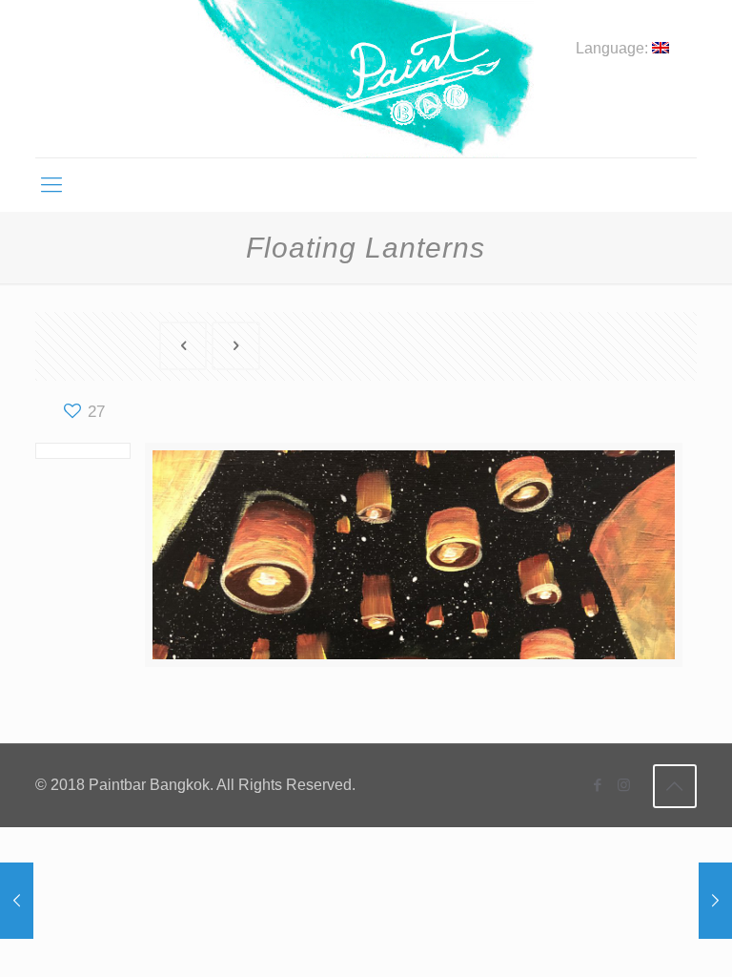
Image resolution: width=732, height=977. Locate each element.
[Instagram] (624, 785)
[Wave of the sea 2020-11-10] (16, 901)
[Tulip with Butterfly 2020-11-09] (715, 901)
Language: (614, 48)
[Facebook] (598, 785)
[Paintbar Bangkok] (365, 78)
